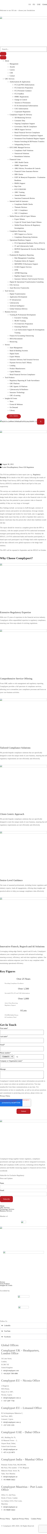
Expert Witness (19, 219)
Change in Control (20, 100)
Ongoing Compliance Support (24, 124)
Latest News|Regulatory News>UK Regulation (18, 467)
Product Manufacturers (17, 368)
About (7, 61)
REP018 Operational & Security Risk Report (29, 249)
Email (2, 1190)
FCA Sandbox (19, 94)
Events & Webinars (16, 404)
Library (12, 410)
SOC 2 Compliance (21, 213)
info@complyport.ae (10, 1449)
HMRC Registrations (21, 97)
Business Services (11, 312)
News (11, 401)
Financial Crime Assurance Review (26, 171)
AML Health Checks (21, 162)
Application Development (18, 297)
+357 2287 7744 (8, 1401)
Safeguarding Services (22, 144)
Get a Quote (14, 416)
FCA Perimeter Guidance (23, 91)
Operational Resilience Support (20, 240)
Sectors (7, 345)
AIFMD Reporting (20, 273)
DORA (16, 252)
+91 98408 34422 (9, 1480)
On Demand (14, 407)
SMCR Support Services (22, 129)
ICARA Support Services (23, 267)
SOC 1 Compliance (21, 210)
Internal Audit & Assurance (19, 201)
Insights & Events (11, 398)
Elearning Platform (21, 327)
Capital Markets (15, 371)
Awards (12, 67)
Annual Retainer (20, 195)
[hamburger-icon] (3, 57)
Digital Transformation (17, 294)
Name (2, 1183)
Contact (12, 76)
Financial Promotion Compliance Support (28, 135)
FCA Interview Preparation (23, 88)
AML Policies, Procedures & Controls (27, 168)
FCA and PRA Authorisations (24, 85)
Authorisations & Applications (20, 82)
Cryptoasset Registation (22, 112)
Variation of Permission (22, 103)
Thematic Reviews (20, 207)
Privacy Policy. (5, 1096)
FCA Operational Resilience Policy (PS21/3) (29, 243)
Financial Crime (15, 159)
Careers (12, 70)
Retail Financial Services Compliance (27, 132)
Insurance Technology (17, 392)
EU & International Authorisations (26, 106)
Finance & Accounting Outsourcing (22, 336)
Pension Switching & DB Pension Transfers (29, 141)
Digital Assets (14, 354)
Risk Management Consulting (24, 258)
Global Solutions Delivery (18, 309)
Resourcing (13, 342)
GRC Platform (15, 383)
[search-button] (3, 54)
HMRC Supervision (21, 165)
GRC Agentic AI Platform (18, 386)
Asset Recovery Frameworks (19, 288)
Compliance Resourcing (18, 231)
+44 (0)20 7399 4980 (10, 1373)
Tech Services (9, 291)
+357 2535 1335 (8, 1425)
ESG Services (14, 285)
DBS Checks (18, 174)
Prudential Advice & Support (24, 261)
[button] (23, 1206)
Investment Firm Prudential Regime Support (29, 138)
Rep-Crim (17, 186)
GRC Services (9, 79)
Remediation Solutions (22, 156)
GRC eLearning (15, 395)
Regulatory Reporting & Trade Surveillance (25, 380)
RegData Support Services (23, 276)
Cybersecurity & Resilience (19, 389)
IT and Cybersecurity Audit (23, 246)
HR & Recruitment (16, 339)
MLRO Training (20, 321)
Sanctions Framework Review (24, 198)
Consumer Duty (19, 121)
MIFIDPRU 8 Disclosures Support (26, 264)
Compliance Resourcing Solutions (25, 237)
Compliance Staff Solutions (23, 150)
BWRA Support (19, 183)
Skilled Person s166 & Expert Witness (23, 216)
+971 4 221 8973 (9, 1452)
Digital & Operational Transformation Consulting (27, 282)
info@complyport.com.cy (12, 1398)
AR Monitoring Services (22, 118)
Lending (12, 366)
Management (14, 64)
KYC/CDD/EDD (20, 189)
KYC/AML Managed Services (20, 147)
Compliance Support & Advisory (21, 115)
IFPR (16, 270)
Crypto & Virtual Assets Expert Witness (27, 222)
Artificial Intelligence (17, 306)
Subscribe (6, 1199)
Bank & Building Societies (19, 351)
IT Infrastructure (15, 300)
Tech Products (9, 377)
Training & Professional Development (23, 315)
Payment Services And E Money (21, 363)
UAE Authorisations (21, 109)
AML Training (19, 192)
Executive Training (21, 318)
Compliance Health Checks (23, 204)
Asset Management (16, 348)
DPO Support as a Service (23, 234)
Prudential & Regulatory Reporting (22, 255)
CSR (11, 73)
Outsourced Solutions (21, 153)
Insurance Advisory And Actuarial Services (29, 279)
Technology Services (7, 1209)
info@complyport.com (11, 1370)
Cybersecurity (14, 303)
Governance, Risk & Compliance (25, 127)
